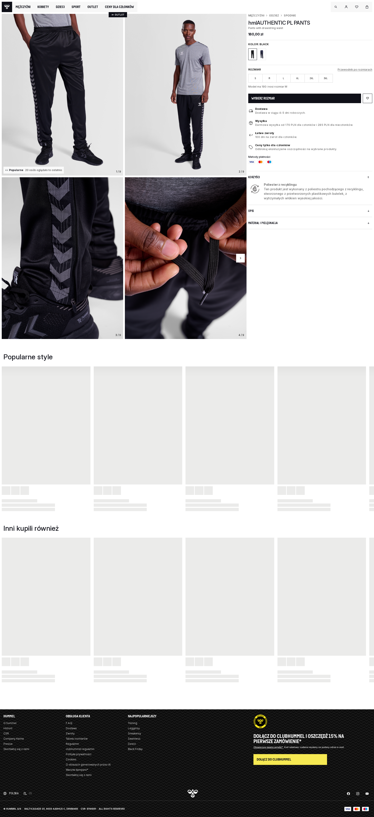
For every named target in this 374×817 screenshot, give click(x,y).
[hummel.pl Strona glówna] (7, 7)
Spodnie (290, 15)
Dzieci (132, 743)
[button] (336, 7)
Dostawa (261, 108)
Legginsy (134, 728)
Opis (251, 211)
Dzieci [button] (60, 7)
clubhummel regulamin (80, 749)
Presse (8, 743)
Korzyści (254, 177)
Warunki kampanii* (77, 769)
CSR (6, 733)
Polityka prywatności (78, 754)
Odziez (274, 15)
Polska (13, 793)
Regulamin (72, 743)
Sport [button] (76, 7)
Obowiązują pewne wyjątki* (268, 747)
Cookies (71, 759)
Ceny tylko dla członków (272, 145)
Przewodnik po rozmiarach (355, 69)
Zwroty (70, 733)
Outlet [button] (92, 7)
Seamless (134, 738)
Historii (7, 728)
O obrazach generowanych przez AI (88, 764)
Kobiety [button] (43, 7)
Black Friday (135, 749)
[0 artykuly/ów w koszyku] (367, 7)
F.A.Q (69, 723)
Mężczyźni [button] (23, 7)
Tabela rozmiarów (77, 738)
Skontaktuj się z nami (16, 749)
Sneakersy (134, 733)
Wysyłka (261, 121)
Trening (132, 723)
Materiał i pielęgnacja (263, 223)
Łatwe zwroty (264, 133)
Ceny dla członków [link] (119, 7)
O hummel (9, 723)
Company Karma (13, 738)
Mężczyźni (256, 15)
